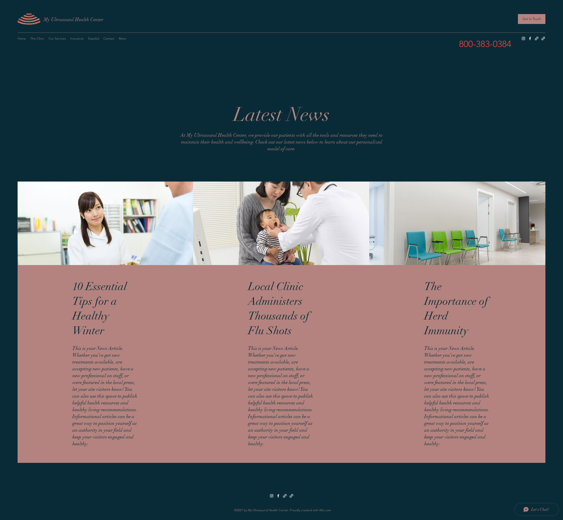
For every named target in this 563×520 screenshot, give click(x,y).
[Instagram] (523, 38)
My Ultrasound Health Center (73, 19)
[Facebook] (530, 38)
